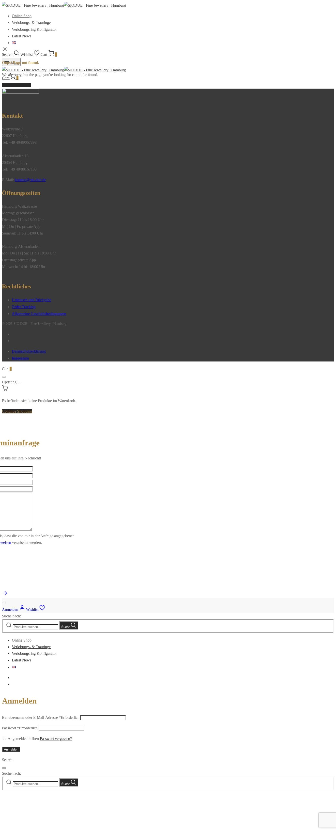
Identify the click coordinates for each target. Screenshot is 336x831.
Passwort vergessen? (56, 739)
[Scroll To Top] (5, 595)
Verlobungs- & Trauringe (31, 22)
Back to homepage (16, 85)
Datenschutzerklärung (29, 351)
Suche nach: (11, 616)
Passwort (20, 728)
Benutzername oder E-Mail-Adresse (40, 717)
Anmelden (11, 749)
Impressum (20, 358)
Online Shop (21, 16)
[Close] (4, 376)
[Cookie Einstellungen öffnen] (39, 826)
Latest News (21, 36)
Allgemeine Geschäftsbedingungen (39, 314)
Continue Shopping (17, 411)
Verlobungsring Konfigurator (34, 29)
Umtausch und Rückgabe (31, 300)
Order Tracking (24, 307)
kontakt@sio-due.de (30, 180)
